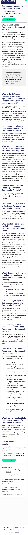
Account (9, 527)
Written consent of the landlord (14, 289)
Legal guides (20, 530)
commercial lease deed (16, 161)
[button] (24, 494)
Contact (15, 527)
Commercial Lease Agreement (16, 108)
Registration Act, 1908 (19, 427)
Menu (26, 3)
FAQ (4, 527)
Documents (23, 527)
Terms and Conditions (14, 532)
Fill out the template (9, 19)
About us (6, 530)
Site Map (12, 530)
